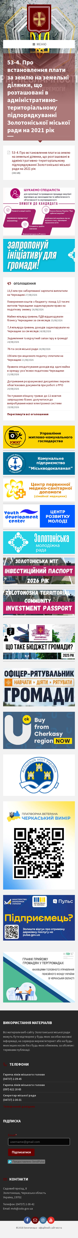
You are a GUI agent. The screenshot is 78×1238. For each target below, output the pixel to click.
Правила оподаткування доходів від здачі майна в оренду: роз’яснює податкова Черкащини (38, 368)
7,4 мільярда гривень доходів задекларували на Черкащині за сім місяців (38, 329)
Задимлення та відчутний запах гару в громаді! (37, 338)
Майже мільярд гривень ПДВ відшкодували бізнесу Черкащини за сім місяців (35, 318)
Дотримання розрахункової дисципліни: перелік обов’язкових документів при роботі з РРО (38, 383)
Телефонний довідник (19, 1106)
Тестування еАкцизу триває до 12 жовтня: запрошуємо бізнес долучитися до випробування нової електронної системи (34, 399)
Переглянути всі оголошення (27, 414)
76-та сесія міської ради (22, 349)
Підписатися (21, 1152)
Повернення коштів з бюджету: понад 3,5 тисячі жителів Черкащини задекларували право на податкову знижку (38, 305)
